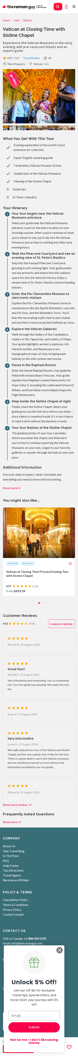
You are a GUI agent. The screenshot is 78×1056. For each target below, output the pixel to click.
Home (6, 20)
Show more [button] (10, 488)
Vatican (27, 20)
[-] (52, 127)
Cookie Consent (13, 914)
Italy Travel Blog (13, 851)
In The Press (11, 855)
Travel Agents (12, 875)
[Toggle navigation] (74, 6)
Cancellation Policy (15, 900)
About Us (9, 846)
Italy (16, 20)
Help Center (11, 865)
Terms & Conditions (15, 904)
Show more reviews (15, 804)
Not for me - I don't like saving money (34, 1041)
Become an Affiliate (16, 880)
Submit (34, 1027)
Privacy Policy (12, 909)
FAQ (6, 860)
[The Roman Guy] (24, 7)
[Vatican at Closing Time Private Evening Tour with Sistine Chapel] (39, 552)
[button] (39, 603)
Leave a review (62, 624)
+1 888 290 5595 (35, 938)
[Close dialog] (59, 950)
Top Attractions (13, 870)
